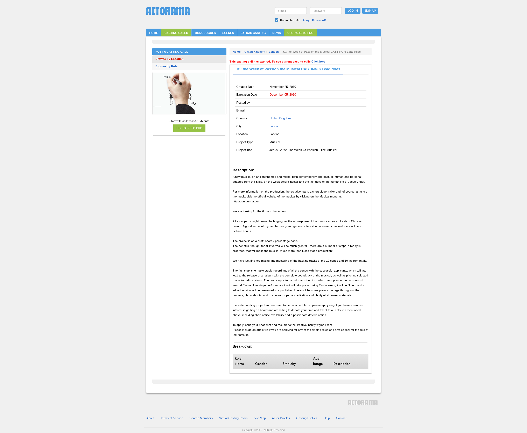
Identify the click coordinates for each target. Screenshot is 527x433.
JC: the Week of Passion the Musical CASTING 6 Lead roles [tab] (288, 69)
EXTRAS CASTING (253, 33)
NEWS (276, 33)
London (274, 51)
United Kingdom (254, 51)
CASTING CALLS (176, 33)
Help (327, 418)
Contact (341, 418)
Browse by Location (169, 58)
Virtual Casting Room (233, 418)
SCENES (228, 33)
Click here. (318, 61)
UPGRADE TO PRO (300, 33)
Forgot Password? (314, 20)
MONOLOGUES (205, 33)
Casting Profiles (306, 418)
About (150, 418)
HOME (153, 33)
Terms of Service (171, 418)
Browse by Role (166, 66)
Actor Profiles (281, 418)
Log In (353, 10)
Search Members (201, 418)
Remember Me (290, 20)
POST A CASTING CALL (171, 51)
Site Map (260, 418)
